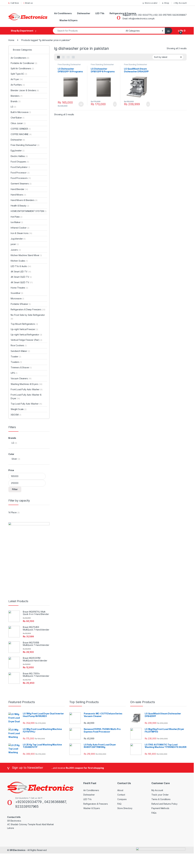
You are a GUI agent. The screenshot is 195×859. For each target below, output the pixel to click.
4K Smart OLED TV (21, 277)
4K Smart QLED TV (22, 282)
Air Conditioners (63, 13)
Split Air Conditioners (22, 68)
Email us (29, 3)
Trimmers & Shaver (21, 367)
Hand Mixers (18, 194)
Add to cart (115, 104)
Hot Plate (16, 216)
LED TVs (99, 13)
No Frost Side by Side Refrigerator (28, 317)
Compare (121, 799)
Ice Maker (17, 222)
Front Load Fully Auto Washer (27, 389)
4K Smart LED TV (21, 271)
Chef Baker (17, 117)
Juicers (16, 249)
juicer (15, 244)
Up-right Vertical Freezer (24, 329)
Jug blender (18, 238)
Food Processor (20, 172)
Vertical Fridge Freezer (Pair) (25, 340)
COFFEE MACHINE (21, 134)
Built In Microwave (21, 112)
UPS (14, 373)
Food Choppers (20, 161)
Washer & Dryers (68, 20)
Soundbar (17, 293)
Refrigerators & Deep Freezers (28, 309)
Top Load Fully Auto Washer (26, 403)
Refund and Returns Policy (164, 804)
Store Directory (124, 808)
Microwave (17, 298)
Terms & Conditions (160, 799)
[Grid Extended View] (63, 57)
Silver (14, 459)
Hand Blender (19, 189)
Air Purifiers (18, 84)
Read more (80, 104)
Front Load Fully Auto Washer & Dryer (26, 396)
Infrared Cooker (20, 227)
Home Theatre (19, 287)
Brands (16, 101)
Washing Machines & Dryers (26, 384)
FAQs (153, 812)
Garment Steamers (21, 183)
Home (11, 40)
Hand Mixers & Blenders (24, 200)
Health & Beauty (20, 205)
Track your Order (160, 794)
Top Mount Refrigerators (24, 324)
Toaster (16, 356)
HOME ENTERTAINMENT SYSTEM (28, 211)
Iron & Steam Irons (21, 233)
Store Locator (151, 3)
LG (13, 106)
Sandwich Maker (20, 351)
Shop (166, 3)
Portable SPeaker (21, 304)
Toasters (16, 362)
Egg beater (18, 150)
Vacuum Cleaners (21, 378)
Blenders (16, 96)
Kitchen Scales (19, 260)
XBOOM (16, 414)
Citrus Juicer (18, 123)
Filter (15, 489)
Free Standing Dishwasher (69, 64)
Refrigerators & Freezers (123, 13)
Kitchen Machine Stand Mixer (26, 255)
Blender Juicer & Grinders (25, 90)
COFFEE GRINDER (21, 128)
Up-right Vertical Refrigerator (26, 334)
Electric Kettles (19, 156)
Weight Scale (19, 409)
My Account (181, 3)
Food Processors (21, 178)
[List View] (68, 57)
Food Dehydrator (20, 167)
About (120, 790)
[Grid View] (58, 57)
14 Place (12, 512)
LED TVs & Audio (21, 266)
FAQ (119, 804)
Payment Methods (160, 808)
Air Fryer (17, 79)
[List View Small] (73, 57)
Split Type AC (19, 73)
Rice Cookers (19, 345)
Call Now (15, 3)
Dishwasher (83, 13)
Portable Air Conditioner (24, 63)
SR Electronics (17, 850)
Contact (121, 794)
